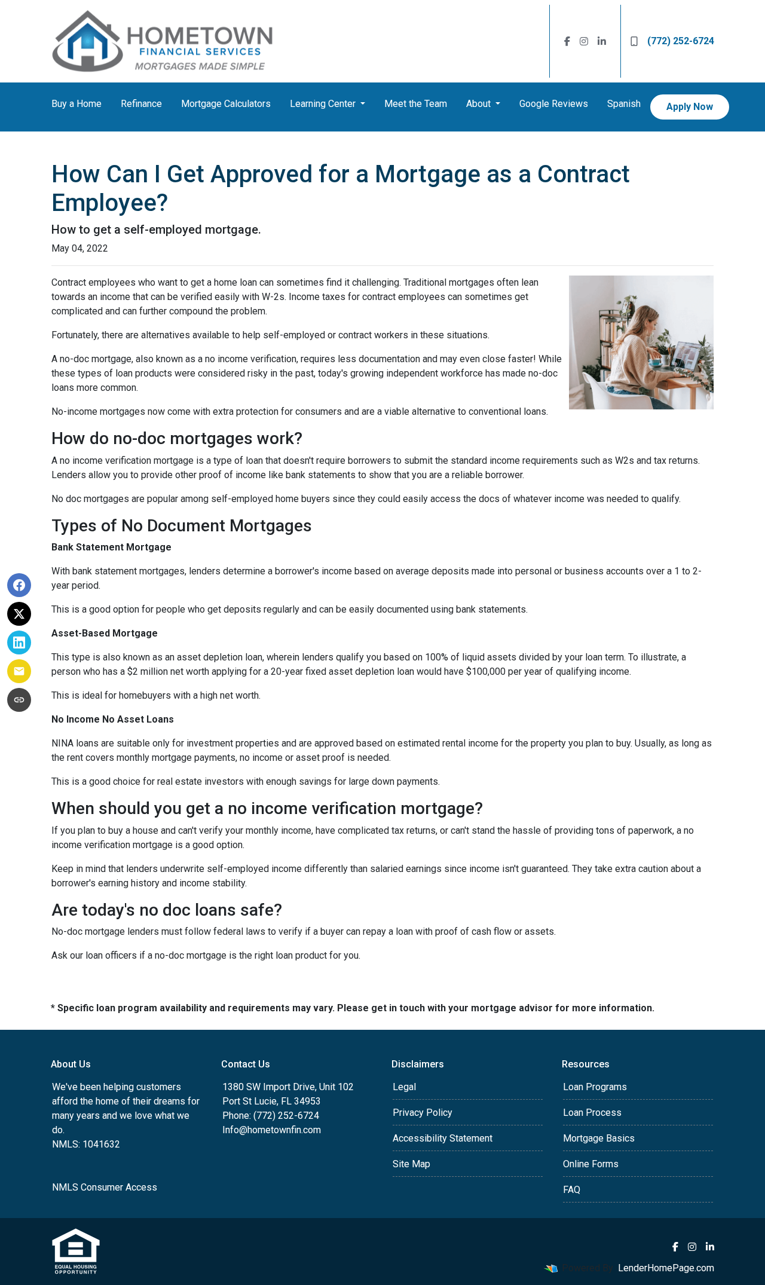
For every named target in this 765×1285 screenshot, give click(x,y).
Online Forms (591, 1164)
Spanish (624, 103)
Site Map (411, 1164)
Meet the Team (415, 103)
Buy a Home (76, 103)
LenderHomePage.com (666, 1268)
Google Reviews (553, 103)
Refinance (141, 103)
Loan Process (592, 1112)
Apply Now (689, 106)
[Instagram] (584, 41)
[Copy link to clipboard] (19, 700)
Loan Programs (595, 1087)
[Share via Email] (19, 671)
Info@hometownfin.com (271, 1130)
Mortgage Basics (599, 1138)
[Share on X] (19, 614)
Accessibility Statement (442, 1138)
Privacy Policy (422, 1112)
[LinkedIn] (602, 41)
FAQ (571, 1189)
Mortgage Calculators (226, 103)
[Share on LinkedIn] (19, 642)
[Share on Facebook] (19, 585)
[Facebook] (567, 41)
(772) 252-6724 (680, 41)
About (479, 103)
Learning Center (324, 103)
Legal (404, 1087)
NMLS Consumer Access (104, 1187)
